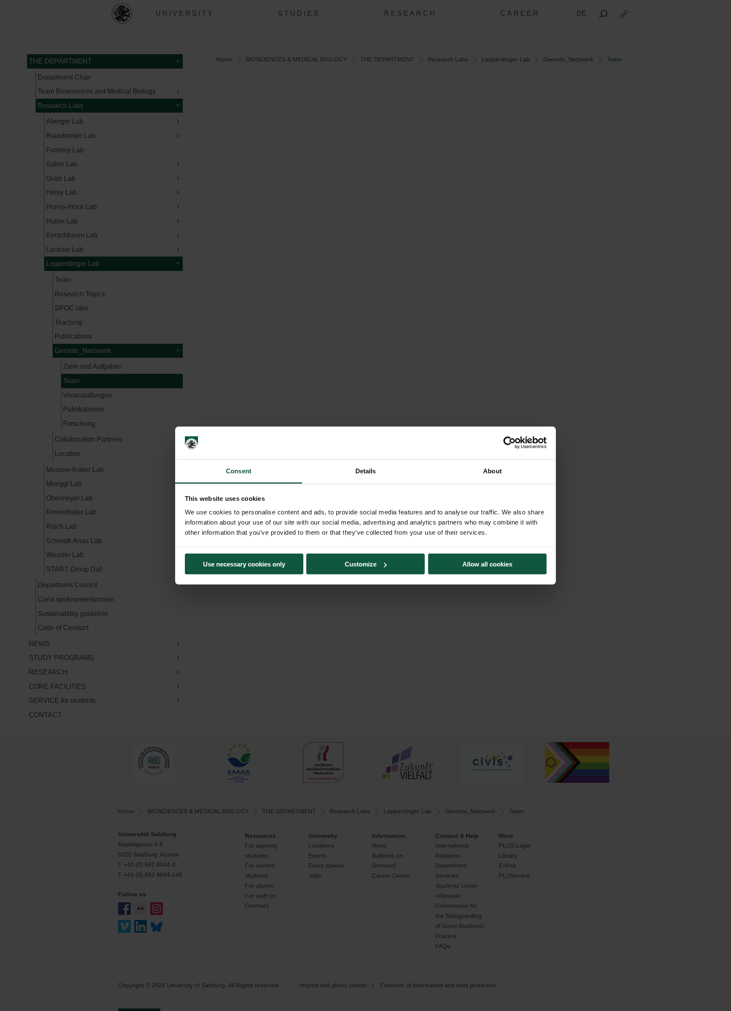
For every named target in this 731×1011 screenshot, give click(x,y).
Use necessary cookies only (244, 564)
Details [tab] (365, 470)
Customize (360, 564)
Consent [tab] (238, 470)
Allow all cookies (487, 564)
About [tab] (492, 470)
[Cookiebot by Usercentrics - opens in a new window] (510, 442)
